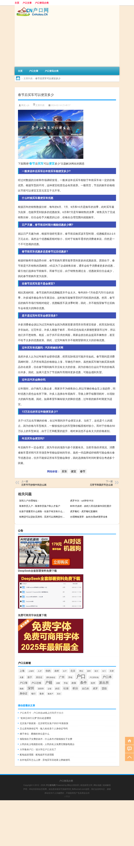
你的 (48, 670)
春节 (32, 163)
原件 (89, 671)
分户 (65, 671)
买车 (41, 163)
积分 (75, 688)
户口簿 (23, 682)
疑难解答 (107, 785)
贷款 (104, 688)
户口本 (107, 676)
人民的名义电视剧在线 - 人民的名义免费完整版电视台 (47, 744)
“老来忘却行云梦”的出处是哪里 (35, 718)
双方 (96, 671)
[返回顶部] (128, 757)
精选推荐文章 (86, 785)
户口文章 (27, 2)
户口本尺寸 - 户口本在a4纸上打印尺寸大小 (41, 712)
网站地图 (97, 785)
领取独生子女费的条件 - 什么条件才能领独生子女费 (46, 738)
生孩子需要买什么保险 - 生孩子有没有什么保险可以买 (43, 511)
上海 (22, 670)
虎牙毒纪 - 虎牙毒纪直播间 (83, 511)
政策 (74, 682)
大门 (104, 671)
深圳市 (41, 688)
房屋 (58, 683)
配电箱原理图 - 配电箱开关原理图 (37, 754)
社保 (66, 688)
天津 (112, 670)
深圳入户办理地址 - (29, 500)
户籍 (48, 682)
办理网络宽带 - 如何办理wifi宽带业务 (89, 516)
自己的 (85, 688)
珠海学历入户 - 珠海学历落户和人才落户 (39, 505)
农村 (56, 670)
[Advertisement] (67, 42)
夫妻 (22, 677)
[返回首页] (128, 740)
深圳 (30, 688)
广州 (61, 677)
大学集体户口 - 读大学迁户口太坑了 (38, 749)
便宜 (52, 163)
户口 (81, 675)
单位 (81, 671)
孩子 (29, 677)
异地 (70, 677)
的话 (57, 688)
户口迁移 (36, 682)
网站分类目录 (73, 785)
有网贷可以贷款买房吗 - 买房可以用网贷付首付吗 (43, 516)
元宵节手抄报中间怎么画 (33, 484)
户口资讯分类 (42, 2)
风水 (59, 693)
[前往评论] (128, 748)
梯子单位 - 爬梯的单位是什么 (34, 733)
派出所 (104, 682)
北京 (72, 670)
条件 (83, 682)
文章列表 (28, 78)
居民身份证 (50, 677)
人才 (40, 671)
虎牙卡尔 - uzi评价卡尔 (81, 500)
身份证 (23, 693)
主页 (17, 2)
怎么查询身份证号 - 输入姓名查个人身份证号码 (44, 728)
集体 (42, 693)
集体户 (50, 693)
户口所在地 (94, 677)
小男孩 (67, 796)
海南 (22, 688)
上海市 (31, 671)
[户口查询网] (32, 6)
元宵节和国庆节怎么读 (101, 484)
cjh (27, 105)
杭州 (93, 682)
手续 (66, 682)
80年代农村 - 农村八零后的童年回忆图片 (90, 505)
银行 (33, 693)
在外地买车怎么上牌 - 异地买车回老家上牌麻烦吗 (45, 759)
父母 (49, 688)
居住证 (39, 677)
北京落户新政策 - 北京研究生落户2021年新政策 (44, 723)
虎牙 (95, 688)
